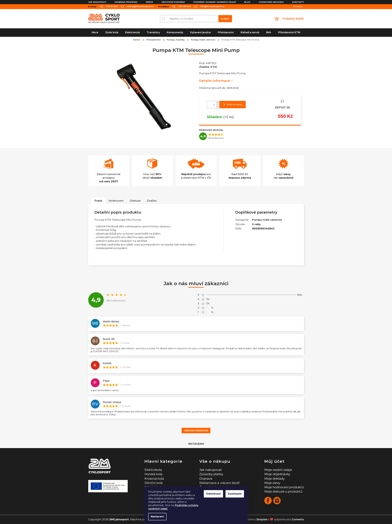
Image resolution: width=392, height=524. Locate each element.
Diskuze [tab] (135, 200)
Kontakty (298, 2)
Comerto (298, 519)
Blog (247, 2)
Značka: (208, 66)
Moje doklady (274, 478)
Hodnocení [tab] (116, 200)
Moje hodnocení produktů (284, 487)
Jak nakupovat (97, 2)
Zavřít (268, 101)
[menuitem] (95, 32)
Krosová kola (154, 478)
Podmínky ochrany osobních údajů (214, 2)
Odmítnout (213, 493)
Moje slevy (272, 483)
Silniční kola (153, 483)
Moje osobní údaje (278, 470)
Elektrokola (153, 470)
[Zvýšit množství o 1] (217, 103)
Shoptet (261, 519)
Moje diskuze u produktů (283, 491)
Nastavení (157, 516)
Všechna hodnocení (196, 430)
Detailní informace (214, 81)
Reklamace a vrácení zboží (219, 483)
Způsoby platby (211, 474)
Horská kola (153, 474)
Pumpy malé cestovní (267, 219)
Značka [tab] (151, 200)
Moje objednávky (277, 474)
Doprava (205, 478)
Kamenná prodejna (126, 2)
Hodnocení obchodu (271, 2)
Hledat (225, 19)
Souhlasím (235, 493)
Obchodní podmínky (173, 2)
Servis (149, 2)
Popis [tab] (98, 200)
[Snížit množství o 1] (217, 106)
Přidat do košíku (234, 104)
